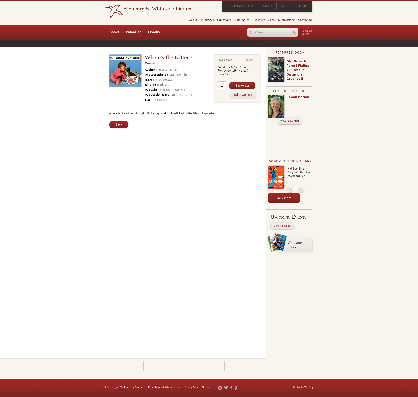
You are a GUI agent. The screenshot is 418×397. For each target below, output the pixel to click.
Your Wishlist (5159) (241, 6)
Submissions (286, 20)
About (193, 20)
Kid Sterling (295, 168)
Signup (267, 6)
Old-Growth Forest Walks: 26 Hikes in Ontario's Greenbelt (298, 70)
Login (303, 6)
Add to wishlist (242, 95)
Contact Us (305, 20)
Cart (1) (285, 6)
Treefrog (309, 387)
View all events (282, 226)
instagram (219, 388)
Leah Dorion (299, 97)
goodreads (236, 388)
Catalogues (242, 20)
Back (118, 125)
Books (114, 32)
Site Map (206, 387)
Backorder (242, 86)
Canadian (134, 32)
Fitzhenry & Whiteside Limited (149, 11)
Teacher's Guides (264, 20)
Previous (290, 189)
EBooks (154, 32)
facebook (231, 388)
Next (301, 189)
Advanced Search (307, 32)
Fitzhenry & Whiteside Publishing (142, 387)
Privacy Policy (192, 387)
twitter (226, 388)
